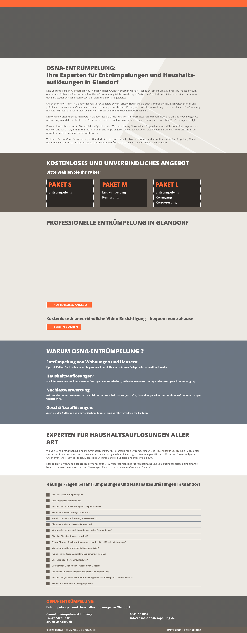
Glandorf (76, 90)
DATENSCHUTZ (192, 629)
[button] (123, 495)
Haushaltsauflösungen (168, 450)
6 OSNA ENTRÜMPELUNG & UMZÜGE (74, 629)
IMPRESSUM (174, 629)
